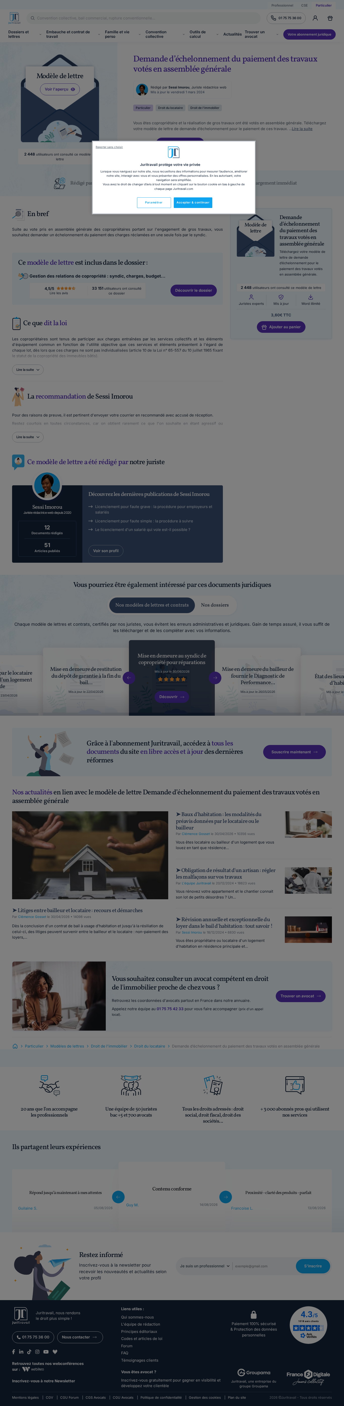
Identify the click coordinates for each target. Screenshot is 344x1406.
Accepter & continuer (193, 202)
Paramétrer (154, 202)
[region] (174, 177)
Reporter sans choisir (109, 147)
